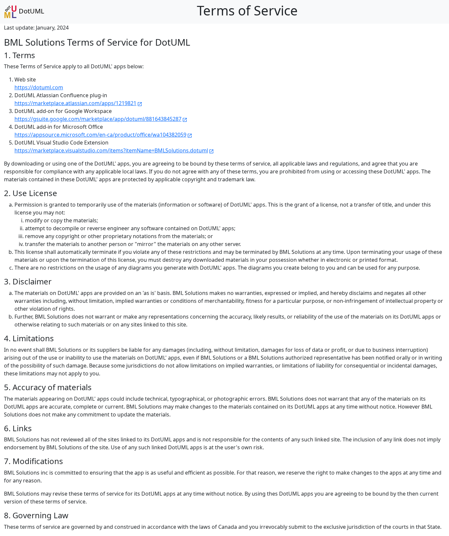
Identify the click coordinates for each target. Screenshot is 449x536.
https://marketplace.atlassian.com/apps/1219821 (78, 103)
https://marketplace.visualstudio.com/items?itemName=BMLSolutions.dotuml (114, 150)
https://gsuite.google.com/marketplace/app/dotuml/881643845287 (100, 119)
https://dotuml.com (38, 87)
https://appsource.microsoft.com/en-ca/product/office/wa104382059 (103, 134)
